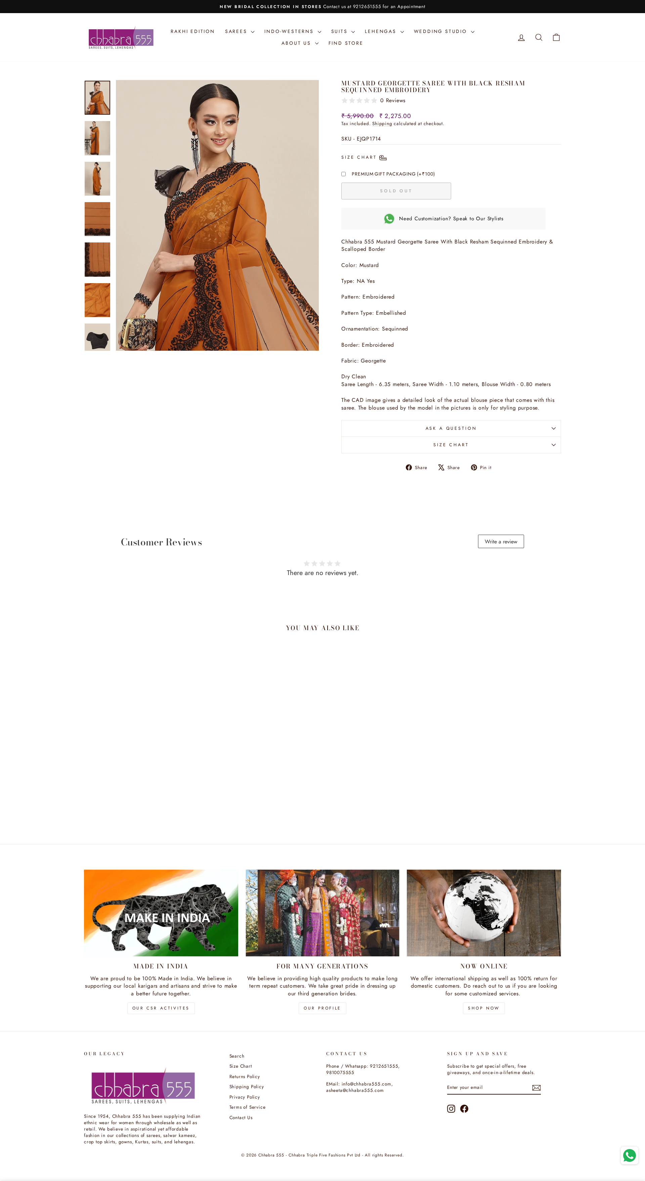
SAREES (237, 31)
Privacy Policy (244, 1097)
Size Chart (451, 445)
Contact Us (241, 1117)
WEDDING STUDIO (441, 31)
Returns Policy (244, 1076)
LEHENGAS (381, 31)
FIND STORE (346, 43)
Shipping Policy (246, 1086)
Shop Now (484, 1008)
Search (237, 1056)
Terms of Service (247, 1107)
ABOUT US (297, 43)
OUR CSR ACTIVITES (161, 1008)
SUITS (340, 31)
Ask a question (451, 428)
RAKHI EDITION (193, 31)
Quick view (141, 782)
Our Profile (322, 1008)
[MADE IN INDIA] (161, 913)
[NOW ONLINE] (484, 913)
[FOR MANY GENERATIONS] (323, 913)
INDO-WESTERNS (290, 31)
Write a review (501, 541)
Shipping (382, 123)
